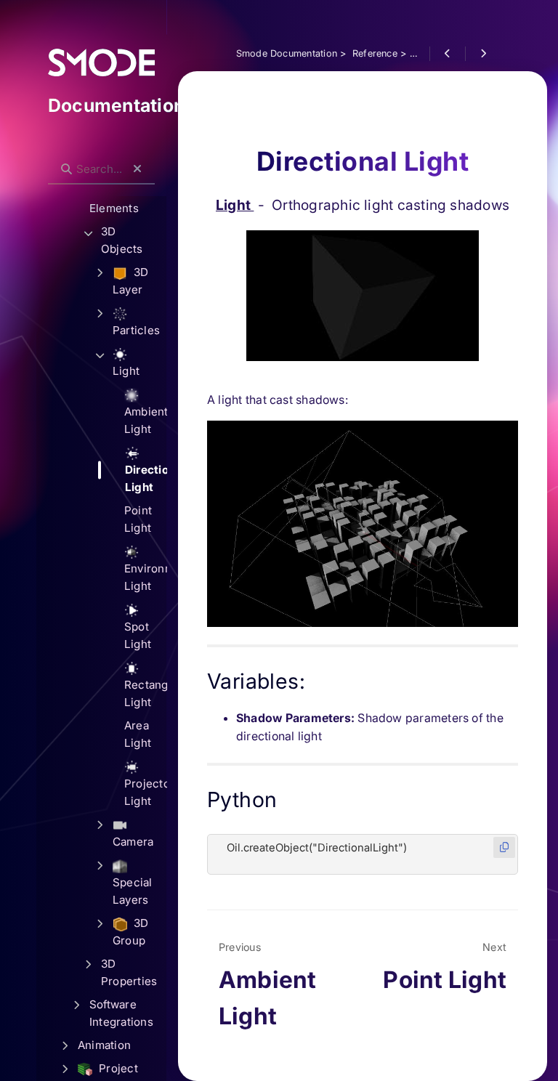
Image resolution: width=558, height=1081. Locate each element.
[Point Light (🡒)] (483, 53)
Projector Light (145, 792)
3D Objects (122, 240)
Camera (133, 842)
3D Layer (131, 280)
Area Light (137, 734)
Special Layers (133, 891)
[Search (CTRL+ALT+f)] (66, 169)
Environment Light (145, 577)
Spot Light (137, 635)
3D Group (131, 931)
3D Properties (129, 972)
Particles (136, 330)
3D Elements (114, 199)
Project (117, 1068)
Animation (104, 1045)
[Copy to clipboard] (504, 847)
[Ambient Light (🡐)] (447, 53)
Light (235, 205)
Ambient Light (145, 420)
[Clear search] (137, 169)
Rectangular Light (145, 693)
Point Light (138, 519)
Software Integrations (121, 1013)
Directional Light (146, 478)
